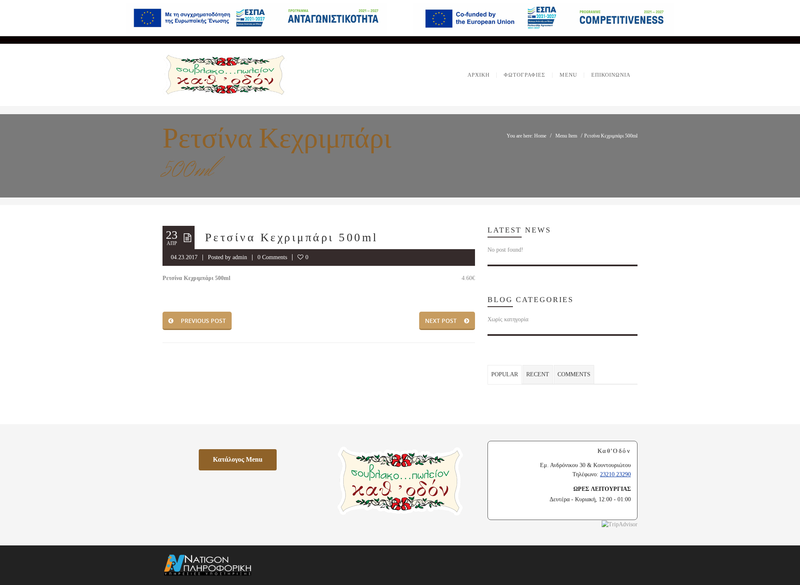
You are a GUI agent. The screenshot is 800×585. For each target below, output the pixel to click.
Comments (574, 374)
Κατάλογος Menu (245, 459)
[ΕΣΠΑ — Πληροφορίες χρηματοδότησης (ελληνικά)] (256, 17)
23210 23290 (615, 474)
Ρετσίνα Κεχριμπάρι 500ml (291, 237)
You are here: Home (526, 136)
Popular (504, 374)
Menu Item (566, 136)
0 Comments (272, 257)
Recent (537, 374)
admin (239, 257)
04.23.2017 (184, 257)
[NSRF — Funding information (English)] (543, 17)
